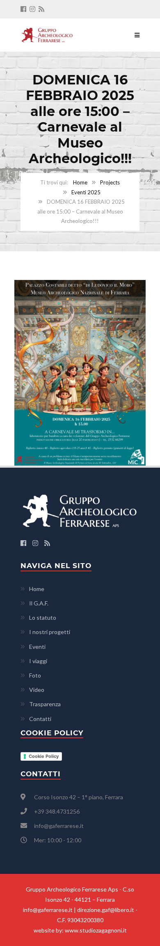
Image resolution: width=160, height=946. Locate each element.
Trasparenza (45, 703)
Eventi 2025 (86, 192)
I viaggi (38, 660)
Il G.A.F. (38, 603)
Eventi (37, 646)
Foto (35, 675)
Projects (110, 182)
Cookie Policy (44, 756)
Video (36, 689)
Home (80, 182)
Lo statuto (42, 617)
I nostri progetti (49, 631)
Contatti (40, 718)
